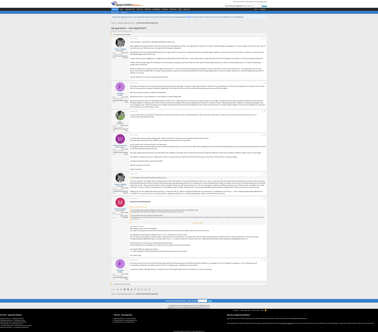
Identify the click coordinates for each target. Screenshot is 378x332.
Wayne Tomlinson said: (138, 207)
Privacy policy (255, 310)
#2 (265, 83)
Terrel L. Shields (117, 31)
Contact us (236, 310)
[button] (119, 12)
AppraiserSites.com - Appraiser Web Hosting (13, 322)
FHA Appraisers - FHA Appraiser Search (11, 324)
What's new (114, 12)
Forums (115, 9)
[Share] (262, 38)
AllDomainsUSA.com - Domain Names (125, 318)
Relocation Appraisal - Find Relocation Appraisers (14, 327)
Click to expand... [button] (198, 223)
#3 (265, 111)
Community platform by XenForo (189, 331)
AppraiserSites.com (206, 308)
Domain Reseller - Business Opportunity (125, 320)
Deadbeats (156, 9)
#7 (265, 260)
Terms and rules (245, 310)
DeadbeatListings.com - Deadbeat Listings (12, 320)
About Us (186, 9)
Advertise (173, 9)
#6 (265, 198)
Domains (165, 9)
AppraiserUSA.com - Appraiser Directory (12, 318)
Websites (148, 9)
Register (189, 17)
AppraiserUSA (130, 9)
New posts (124, 12)
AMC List (140, 9)
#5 (265, 174)
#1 (265, 38)
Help (180, 9)
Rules (121, 9)
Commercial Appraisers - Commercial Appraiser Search (16, 325)
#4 (265, 135)
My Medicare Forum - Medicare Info (124, 322)
